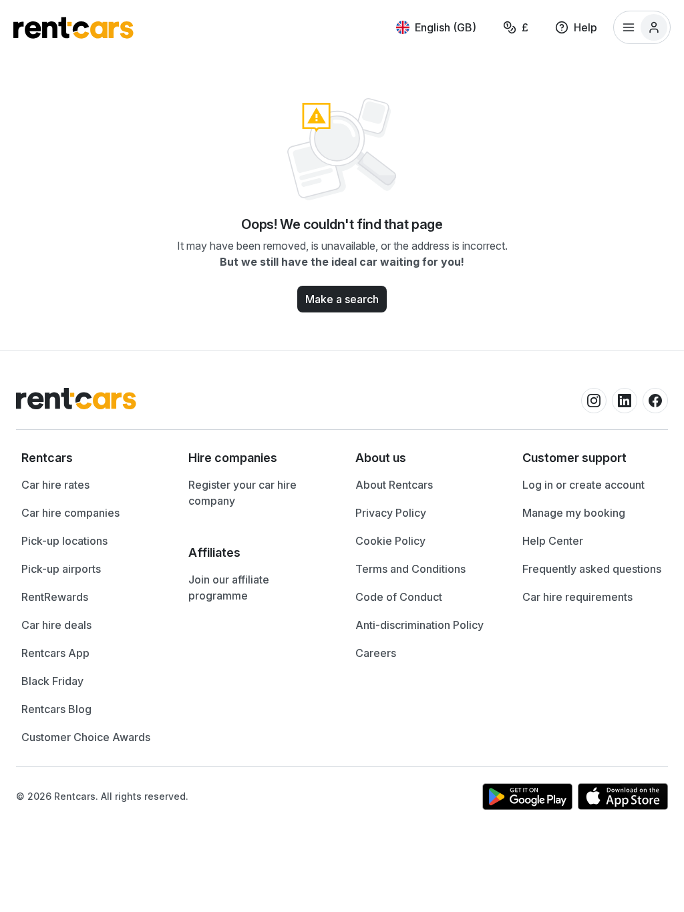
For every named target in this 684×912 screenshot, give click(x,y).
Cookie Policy (390, 540)
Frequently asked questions (591, 569)
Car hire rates (55, 484)
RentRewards (54, 597)
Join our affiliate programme (228, 587)
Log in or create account (583, 484)
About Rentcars (394, 484)
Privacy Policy (390, 512)
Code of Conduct (398, 597)
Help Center (552, 540)
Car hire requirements (577, 597)
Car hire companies (70, 512)
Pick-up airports (61, 569)
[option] (91, 458)
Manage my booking (573, 512)
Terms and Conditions (410, 569)
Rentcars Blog (56, 709)
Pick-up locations (64, 540)
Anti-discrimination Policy (419, 625)
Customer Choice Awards (85, 737)
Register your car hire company (242, 492)
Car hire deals (56, 625)
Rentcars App (55, 653)
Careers (375, 653)
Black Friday (52, 681)
